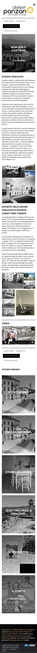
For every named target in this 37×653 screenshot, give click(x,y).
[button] (13, 170)
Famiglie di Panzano (10, 31)
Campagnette (20, 21)
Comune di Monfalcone (9, 636)
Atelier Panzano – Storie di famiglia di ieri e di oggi (17, 630)
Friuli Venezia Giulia (14, 640)
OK (26, 645)
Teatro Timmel (9, 21)
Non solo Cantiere (11, 26)
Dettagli (32, 645)
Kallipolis (15, 634)
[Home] (18, 10)
